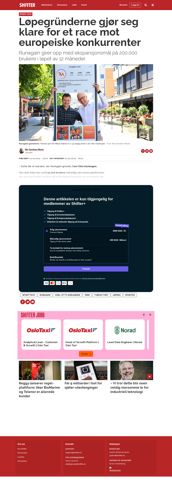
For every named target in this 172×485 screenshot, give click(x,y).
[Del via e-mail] (151, 151)
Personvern (22, 453)
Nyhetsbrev (46, 5)
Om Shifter (22, 449)
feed (87, 295)
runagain (45, 295)
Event (84, 5)
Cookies (21, 457)
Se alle (84, 354)
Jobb (74, 5)
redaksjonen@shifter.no (75, 464)
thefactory (101, 295)
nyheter (130, 295)
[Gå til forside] (27, 5)
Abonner (123, 5)
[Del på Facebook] (143, 151)
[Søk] (145, 5)
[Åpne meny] (152, 5)
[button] (143, 315)
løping (117, 295)
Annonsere (62, 5)
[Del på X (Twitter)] (147, 151)
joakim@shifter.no (117, 455)
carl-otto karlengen (67, 295)
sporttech (28, 295)
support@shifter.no (73, 452)
